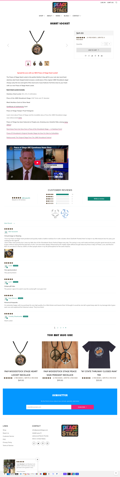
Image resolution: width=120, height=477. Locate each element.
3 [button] (60, 328)
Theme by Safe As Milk (9, 468)
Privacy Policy (7, 442)
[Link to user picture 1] (8, 253)
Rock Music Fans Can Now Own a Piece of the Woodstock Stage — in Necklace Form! (34, 129)
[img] (8, 229)
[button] (80, 37)
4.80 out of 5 (26, 198)
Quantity (79, 44)
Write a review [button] (99, 199)
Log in (103, 2)
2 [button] (57, 328)
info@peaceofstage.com (40, 430)
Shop (41, 16)
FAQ (4, 439)
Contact (76, 16)
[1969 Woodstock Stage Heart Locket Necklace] (21, 354)
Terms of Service (8, 445)
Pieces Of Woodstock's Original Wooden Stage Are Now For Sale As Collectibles (33, 133)
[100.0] (64, 213)
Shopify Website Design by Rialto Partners (26, 468)
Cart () (110, 2)
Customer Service (8, 436)
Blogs (66, 16)
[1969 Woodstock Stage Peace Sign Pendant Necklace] (60, 354)
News (58, 16)
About (49, 16)
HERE (20, 118)
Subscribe (81, 407)
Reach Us (6, 433)
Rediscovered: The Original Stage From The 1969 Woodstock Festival (29, 137)
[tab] (28, 63)
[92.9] (55, 213)
